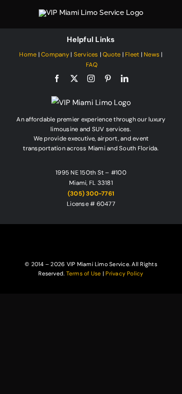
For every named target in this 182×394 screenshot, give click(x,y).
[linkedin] (124, 78)
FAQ (92, 65)
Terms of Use (83, 273)
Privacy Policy (124, 273)
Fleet (132, 54)
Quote (111, 54)
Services (86, 54)
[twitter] (74, 78)
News (152, 54)
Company (55, 54)
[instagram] (91, 78)
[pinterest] (108, 78)
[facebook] (57, 78)
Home (27, 54)
